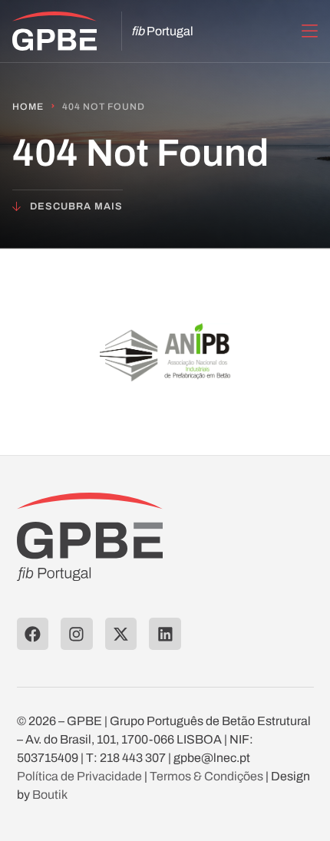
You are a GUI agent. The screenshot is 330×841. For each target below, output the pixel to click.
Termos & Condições (206, 776)
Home (28, 106)
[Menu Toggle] (310, 31)
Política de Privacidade (79, 776)
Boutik (50, 794)
